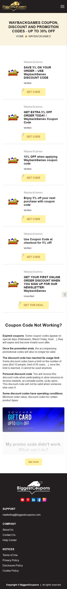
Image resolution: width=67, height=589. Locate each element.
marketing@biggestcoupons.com (21, 514)
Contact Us (9, 535)
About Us (8, 529)
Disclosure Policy (13, 565)
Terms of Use (10, 555)
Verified (27, 83)
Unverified (29, 296)
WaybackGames (33, 62)
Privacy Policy (11, 560)
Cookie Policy (11, 570)
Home (20, 36)
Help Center (10, 540)
